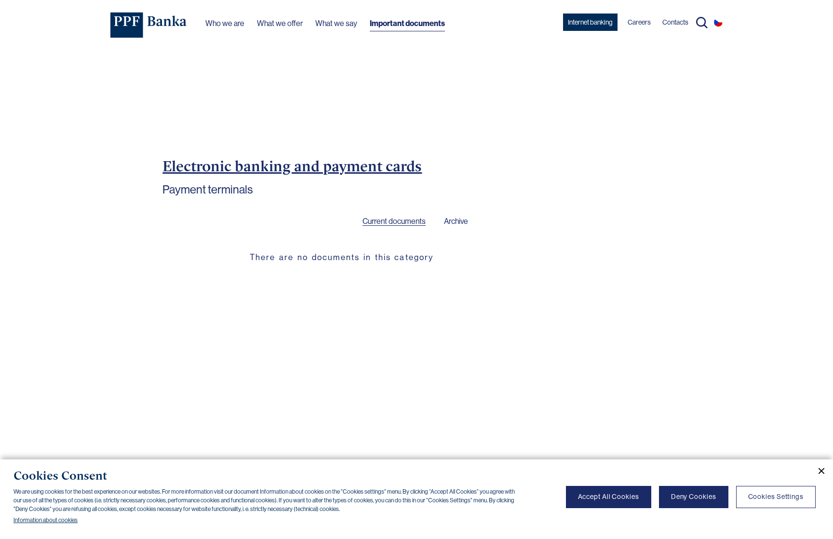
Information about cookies (45, 520)
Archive (456, 221)
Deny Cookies (693, 496)
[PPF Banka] (148, 25)
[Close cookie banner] (817, 471)
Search (702, 22)
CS (718, 22)
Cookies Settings (776, 496)
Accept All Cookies (608, 496)
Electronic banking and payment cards (292, 166)
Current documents (394, 221)
